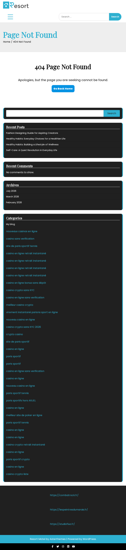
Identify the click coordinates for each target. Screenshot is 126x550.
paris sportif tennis (17, 393)
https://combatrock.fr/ (64, 495)
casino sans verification (20, 238)
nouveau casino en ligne (20, 319)
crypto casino (14, 334)
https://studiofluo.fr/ (62, 524)
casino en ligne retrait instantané (26, 253)
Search (111, 113)
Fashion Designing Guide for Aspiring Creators (32, 133)
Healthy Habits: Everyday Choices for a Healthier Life (35, 138)
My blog (10, 224)
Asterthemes (58, 539)
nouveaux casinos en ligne (21, 231)
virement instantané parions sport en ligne (32, 312)
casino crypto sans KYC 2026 (23, 327)
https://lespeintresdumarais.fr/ (69, 509)
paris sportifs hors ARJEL (21, 400)
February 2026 (14, 202)
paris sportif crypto (18, 459)
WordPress (89, 539)
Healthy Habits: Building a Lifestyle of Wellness (32, 144)
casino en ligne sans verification (25, 297)
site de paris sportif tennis (21, 246)
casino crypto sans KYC (20, 290)
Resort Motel (37, 539)
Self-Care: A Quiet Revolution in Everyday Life (31, 150)
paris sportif (13, 356)
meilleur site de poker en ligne (24, 415)
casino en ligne (15, 349)
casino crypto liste (17, 474)
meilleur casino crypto (19, 305)
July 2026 (11, 190)
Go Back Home (63, 88)
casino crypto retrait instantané (25, 444)
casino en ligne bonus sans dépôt (26, 283)
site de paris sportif (17, 341)
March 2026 (12, 196)
